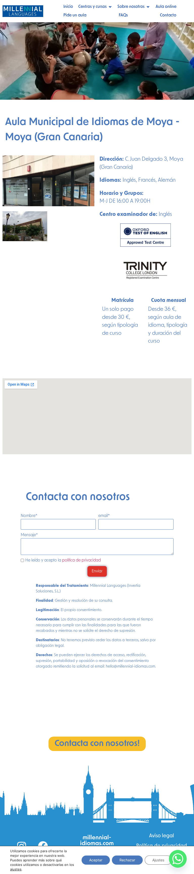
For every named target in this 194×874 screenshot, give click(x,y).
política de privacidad (81, 560)
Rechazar (127, 860)
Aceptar (95, 860)
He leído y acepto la (63, 560)
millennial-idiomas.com (97, 841)
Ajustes (158, 860)
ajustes (15, 869)
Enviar (97, 571)
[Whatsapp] (178, 859)
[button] (95, 7)
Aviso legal (161, 836)
